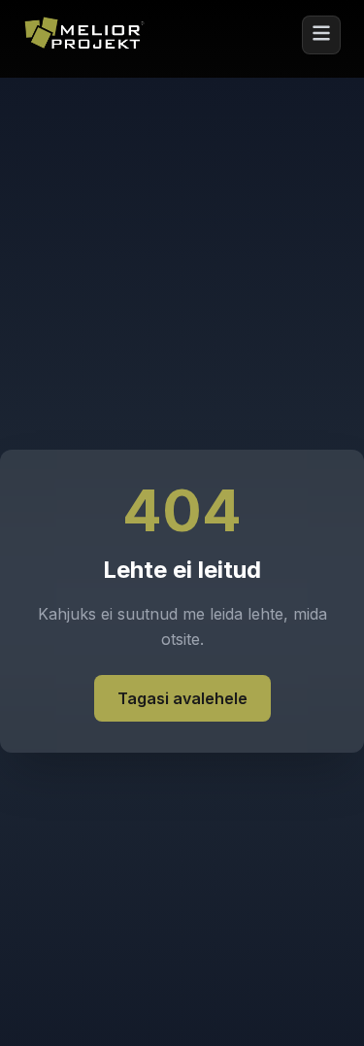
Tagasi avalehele (182, 698)
